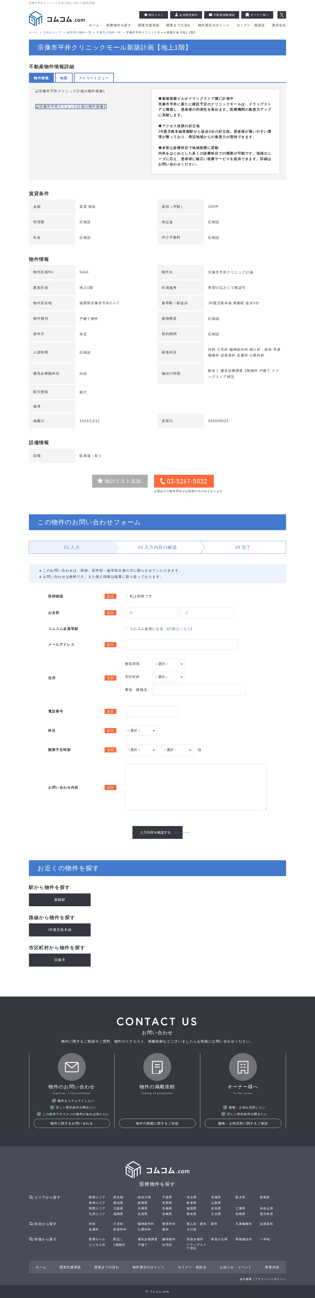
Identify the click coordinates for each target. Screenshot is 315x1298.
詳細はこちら (179, 628)
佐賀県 (143, 1214)
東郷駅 (60, 900)
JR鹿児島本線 (60, 930)
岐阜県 (192, 1203)
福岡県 (118, 1214)
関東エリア (97, 1197)
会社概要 (246, 1279)
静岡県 (143, 1203)
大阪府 (118, 1208)
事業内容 (272, 1267)
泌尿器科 (266, 1223)
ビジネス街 (97, 1244)
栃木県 (241, 1197)
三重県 (241, 1208)
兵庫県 (143, 1208)
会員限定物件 (188, 14)
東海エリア (97, 1203)
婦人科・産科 (197, 1223)
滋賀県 (192, 1208)
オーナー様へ (259, 14)
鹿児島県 (266, 1214)
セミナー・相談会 (251, 25)
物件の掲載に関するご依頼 (157, 1123)
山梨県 (216, 1203)
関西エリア (97, 1208)
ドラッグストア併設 (197, 1246)
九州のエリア (52, 32)
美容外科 (120, 1229)
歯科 (165, 1229)
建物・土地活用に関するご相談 (243, 1123)
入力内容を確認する (155, 832)
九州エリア (97, 1214)
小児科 (118, 1223)
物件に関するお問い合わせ (71, 1123)
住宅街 (167, 1244)
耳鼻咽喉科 (244, 1223)
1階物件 (119, 1244)
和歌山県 (266, 1208)
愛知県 (118, 1203)
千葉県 (167, 1197)
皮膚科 (94, 1229)
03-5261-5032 (187, 481)
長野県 (167, 1203)
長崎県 (167, 1214)
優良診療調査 (148, 1239)
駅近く (118, 1239)
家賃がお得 (219, 1239)
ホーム (94, 25)
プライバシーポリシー (270, 1279)
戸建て (143, 1244)
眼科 (214, 1223)
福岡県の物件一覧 (79, 32)
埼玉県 (192, 1197)
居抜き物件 (195, 1239)
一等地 (265, 1239)
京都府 (167, 1208)
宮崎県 (241, 1214)
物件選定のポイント (214, 25)
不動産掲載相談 (224, 14)
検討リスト (156, 14)
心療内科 (144, 1229)
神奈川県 (144, 1197)
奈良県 (216, 1208)
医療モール (97, 1239)
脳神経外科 (146, 1223)
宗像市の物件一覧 (108, 32)
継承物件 (169, 1239)
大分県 (216, 1214)
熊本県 (192, 1214)
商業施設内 (244, 1239)
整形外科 (169, 1223)
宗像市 (60, 960)
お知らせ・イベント (236, 1267)
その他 (192, 1229)
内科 (92, 1223)
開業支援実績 (148, 25)
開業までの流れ (178, 25)
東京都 (118, 1197)
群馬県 (265, 1197)
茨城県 (216, 1197)
